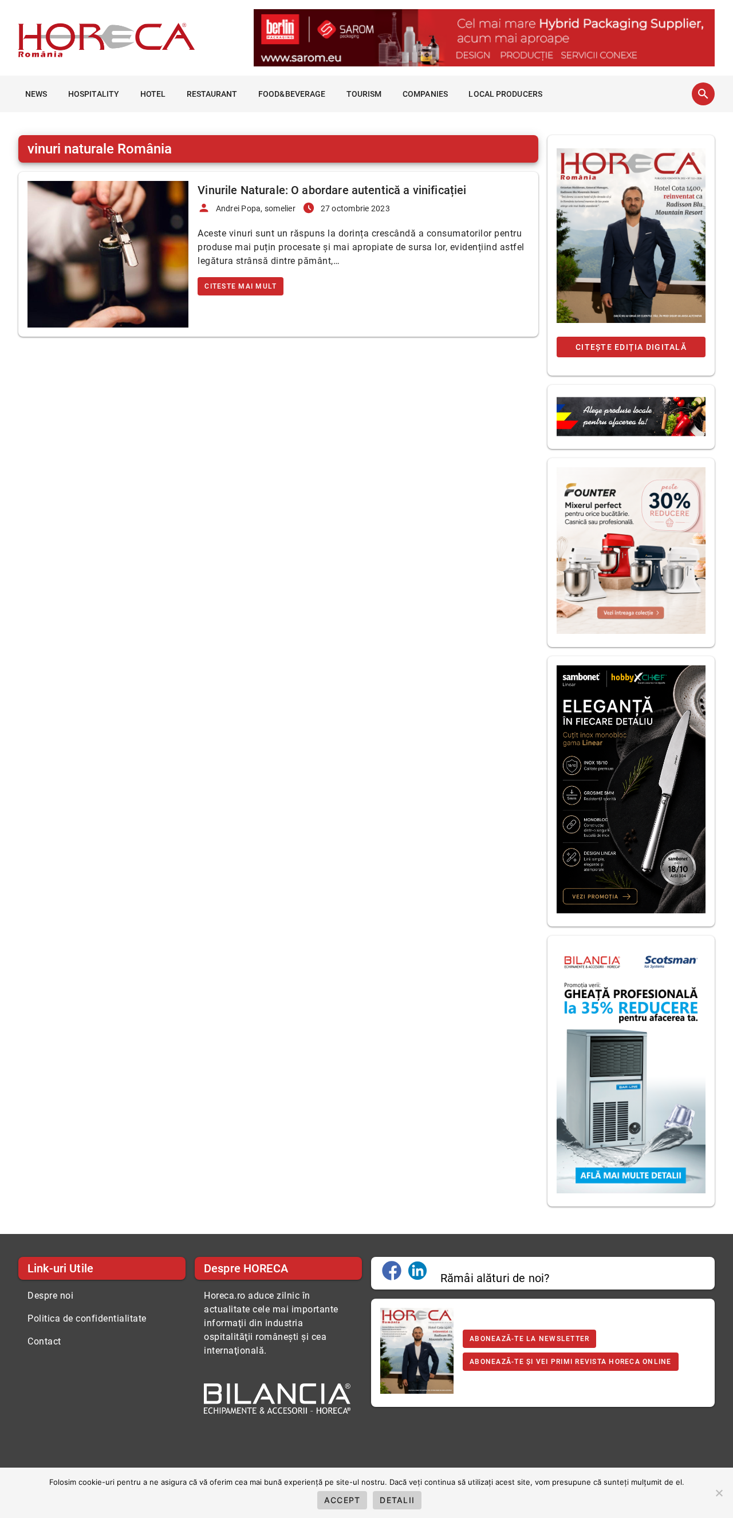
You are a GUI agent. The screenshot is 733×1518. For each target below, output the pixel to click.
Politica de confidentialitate (87, 1318)
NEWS (36, 93)
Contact (44, 1341)
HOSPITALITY (93, 93)
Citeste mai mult (240, 286)
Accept (342, 1500)
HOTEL (153, 93)
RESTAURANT (212, 93)
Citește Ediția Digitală (631, 347)
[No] (718, 1493)
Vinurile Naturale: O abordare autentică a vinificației (332, 190)
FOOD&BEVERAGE (291, 93)
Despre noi (50, 1295)
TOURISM (364, 93)
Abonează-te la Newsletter (529, 1339)
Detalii (397, 1500)
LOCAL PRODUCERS (505, 93)
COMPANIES (425, 93)
